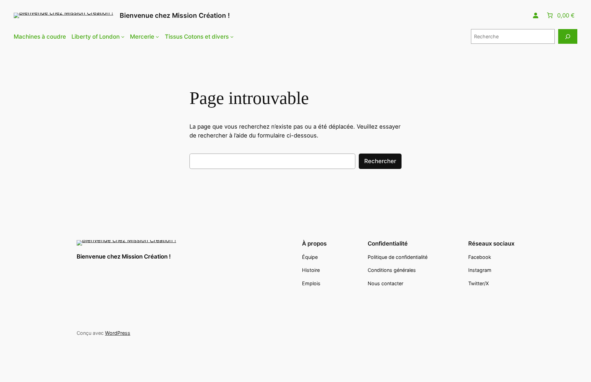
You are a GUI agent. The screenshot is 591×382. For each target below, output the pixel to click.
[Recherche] (567, 36)
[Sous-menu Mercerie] (157, 36)
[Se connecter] (535, 15)
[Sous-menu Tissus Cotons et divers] (232, 36)
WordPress (117, 333)
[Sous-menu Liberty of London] (122, 36)
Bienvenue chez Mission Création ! (175, 15)
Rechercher (380, 161)
